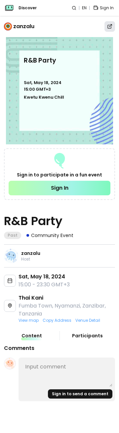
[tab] (32, 335)
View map (29, 320)
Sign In (59, 188)
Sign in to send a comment (80, 394)
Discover (28, 8)
